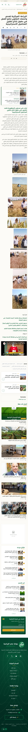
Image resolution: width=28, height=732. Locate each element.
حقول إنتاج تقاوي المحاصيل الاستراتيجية (19, 369)
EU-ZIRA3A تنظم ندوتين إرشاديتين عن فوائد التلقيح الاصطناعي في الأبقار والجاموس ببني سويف (15, 516)
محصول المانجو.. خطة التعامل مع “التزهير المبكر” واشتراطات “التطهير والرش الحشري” (14, 324)
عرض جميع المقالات (21, 399)
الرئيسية (25, 9)
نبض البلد (13, 668)
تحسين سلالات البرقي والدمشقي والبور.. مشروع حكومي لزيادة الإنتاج (14, 496)
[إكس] (3, 1)
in (14, 27)
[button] (3, 729)
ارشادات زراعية (13, 671)
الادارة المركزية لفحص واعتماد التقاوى (8, 363)
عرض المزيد (13, 578)
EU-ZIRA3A (13, 673)
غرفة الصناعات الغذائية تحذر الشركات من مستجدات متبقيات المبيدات (15, 421)
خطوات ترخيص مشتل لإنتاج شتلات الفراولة (17, 440)
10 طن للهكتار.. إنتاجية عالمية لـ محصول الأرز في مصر (15, 458)
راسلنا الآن (14, 717)
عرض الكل (13, 679)
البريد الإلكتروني (21, 624)
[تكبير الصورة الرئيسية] (14, 39)
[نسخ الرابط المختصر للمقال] (25, 27)
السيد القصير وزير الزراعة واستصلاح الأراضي (19, 366)
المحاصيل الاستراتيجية (6, 366)
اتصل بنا (13, 698)
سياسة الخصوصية (13, 696)
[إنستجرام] (6, 1)
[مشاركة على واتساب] (10, 27)
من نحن (13, 693)
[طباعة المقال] (3, 27)
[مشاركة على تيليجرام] (7, 27)
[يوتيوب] (5, 1)
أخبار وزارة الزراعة (20, 9)
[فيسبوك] (1, 1)
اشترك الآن (13, 630)
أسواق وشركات (13, 676)
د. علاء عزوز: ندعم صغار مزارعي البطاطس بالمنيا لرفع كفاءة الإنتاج (15, 477)
